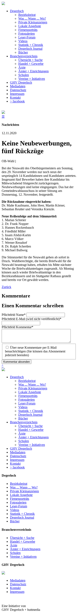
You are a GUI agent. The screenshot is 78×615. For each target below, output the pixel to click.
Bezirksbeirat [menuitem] (27, 15)
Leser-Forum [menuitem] (26, 37)
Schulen (23, 441)
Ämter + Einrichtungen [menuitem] (33, 71)
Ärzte (22, 433)
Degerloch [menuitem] (17, 11)
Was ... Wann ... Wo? (32, 384)
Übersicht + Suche (30, 426)
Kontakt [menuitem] (15, 97)
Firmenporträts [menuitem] (27, 30)
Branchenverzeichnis (23, 422)
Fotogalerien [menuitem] (26, 33)
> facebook (17, 467)
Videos (22, 407)
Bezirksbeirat (27, 381)
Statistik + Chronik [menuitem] (30, 45)
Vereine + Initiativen (31, 445)
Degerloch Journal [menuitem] (30, 48)
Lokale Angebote (29, 392)
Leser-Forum (26, 403)
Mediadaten (17, 452)
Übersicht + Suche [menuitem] (30, 60)
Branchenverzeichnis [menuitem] (23, 56)
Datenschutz (18, 456)
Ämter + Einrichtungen (33, 437)
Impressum (17, 460)
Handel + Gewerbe (30, 429)
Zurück (6, 287)
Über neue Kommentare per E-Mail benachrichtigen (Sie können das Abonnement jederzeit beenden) (35, 351)
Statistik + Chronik (30, 411)
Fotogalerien (26, 399)
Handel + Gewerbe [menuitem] (30, 63)
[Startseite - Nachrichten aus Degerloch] (3, 4)
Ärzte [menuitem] (22, 67)
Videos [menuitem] (22, 41)
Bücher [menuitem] (23, 52)
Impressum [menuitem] (17, 94)
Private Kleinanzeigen (32, 388)
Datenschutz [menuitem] (18, 90)
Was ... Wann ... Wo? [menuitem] (32, 18)
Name (14, 314)
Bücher (23, 418)
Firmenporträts (27, 396)
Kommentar (17, 327)
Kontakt (15, 463)
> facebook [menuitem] (17, 101)
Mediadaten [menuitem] (17, 86)
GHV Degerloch (21, 448)
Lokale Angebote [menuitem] (29, 26)
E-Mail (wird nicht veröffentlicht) (31, 319)
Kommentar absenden (16, 361)
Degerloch (17, 377)
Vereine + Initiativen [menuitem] (31, 78)
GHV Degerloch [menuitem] (21, 82)
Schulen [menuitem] (23, 75)
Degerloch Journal (30, 414)
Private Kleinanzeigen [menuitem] (32, 22)
